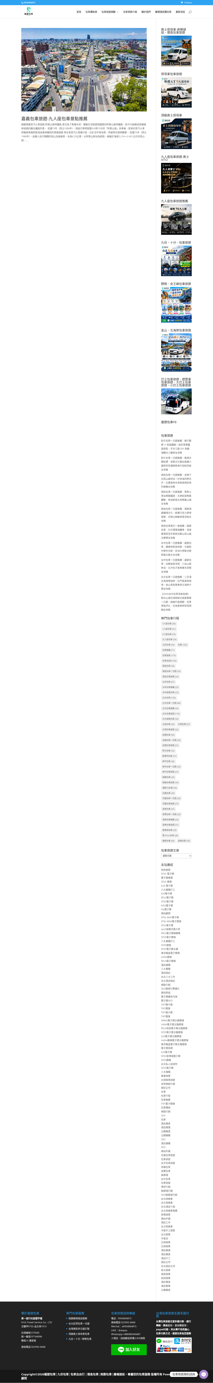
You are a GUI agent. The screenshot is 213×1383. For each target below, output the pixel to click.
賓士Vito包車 (170, 835)
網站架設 (165, 992)
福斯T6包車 (169, 787)
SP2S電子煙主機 (169, 948)
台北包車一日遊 (171, 703)
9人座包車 (169, 634)
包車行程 (165, 1095)
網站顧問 (165, 913)
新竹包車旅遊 (170, 771)
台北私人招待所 (169, 1064)
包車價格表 (91, 12)
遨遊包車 (168, 840)
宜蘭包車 (168, 734)
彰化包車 (168, 750)
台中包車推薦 (170, 687)
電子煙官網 (167, 1048)
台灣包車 (184, 724)
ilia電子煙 (166, 909)
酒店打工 (165, 1258)
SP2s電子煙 (167, 925)
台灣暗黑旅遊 (168, 1079)
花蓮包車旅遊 (170, 803)
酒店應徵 (165, 1127)
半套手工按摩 (168, 1230)
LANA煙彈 (166, 956)
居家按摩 (165, 1274)
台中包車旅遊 (168, 1162)
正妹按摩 (165, 1242)
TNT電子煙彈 (168, 1103)
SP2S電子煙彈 (168, 937)
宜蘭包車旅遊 (170, 745)
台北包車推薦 (170, 708)
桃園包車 (168, 777)
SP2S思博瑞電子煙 (170, 1056)
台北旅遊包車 (170, 718)
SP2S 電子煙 (167, 873)
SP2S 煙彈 (166, 881)
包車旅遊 (169, 655)
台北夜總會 (167, 1198)
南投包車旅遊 (170, 676)
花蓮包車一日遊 (171, 798)
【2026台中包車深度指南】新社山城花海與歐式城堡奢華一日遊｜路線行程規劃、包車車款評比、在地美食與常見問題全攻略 (176, 601)
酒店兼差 (165, 1123)
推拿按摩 (165, 1075)
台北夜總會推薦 (169, 1210)
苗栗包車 (168, 809)
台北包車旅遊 (171, 713)
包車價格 (165, 1107)
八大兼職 (165, 968)
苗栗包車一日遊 (171, 814)
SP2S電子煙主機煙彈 (172, 1032)
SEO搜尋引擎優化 (170, 988)
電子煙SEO (167, 1000)
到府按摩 (165, 869)
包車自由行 (169, 660)
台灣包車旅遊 (170, 729)
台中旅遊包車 (170, 692)
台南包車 (168, 724)
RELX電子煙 (167, 897)
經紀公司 (165, 1087)
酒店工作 (165, 1222)
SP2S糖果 (166, 1060)
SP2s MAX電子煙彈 (171, 921)
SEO (163, 1115)
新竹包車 (168, 761)
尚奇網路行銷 (168, 1083)
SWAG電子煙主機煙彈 (172, 1020)
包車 (182, 644)
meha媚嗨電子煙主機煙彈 (174, 1040)
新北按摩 (165, 1270)
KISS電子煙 (167, 905)
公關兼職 (165, 1135)
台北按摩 (165, 1234)
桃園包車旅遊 (170, 782)
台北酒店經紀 (168, 980)
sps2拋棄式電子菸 (170, 929)
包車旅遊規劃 (108, 12)
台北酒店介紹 (168, 1206)
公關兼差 (165, 1131)
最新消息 (180, 12)
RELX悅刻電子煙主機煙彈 (174, 1028)
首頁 (79, 12)
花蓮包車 (168, 793)
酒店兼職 (165, 964)
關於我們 (146, 12)
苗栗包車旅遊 (170, 824)
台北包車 (169, 697)
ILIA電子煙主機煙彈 (171, 1036)
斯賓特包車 (169, 756)
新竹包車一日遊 (171, 766)
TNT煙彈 (165, 1008)
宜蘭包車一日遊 (171, 740)
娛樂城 (164, 1174)
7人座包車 (169, 629)
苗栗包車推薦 (170, 819)
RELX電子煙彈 (168, 960)
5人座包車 (169, 623)
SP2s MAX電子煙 (170, 917)
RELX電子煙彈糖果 (170, 933)
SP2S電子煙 (167, 901)
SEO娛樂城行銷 (169, 1194)
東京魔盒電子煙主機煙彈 (174, 1044)
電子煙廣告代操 (169, 996)
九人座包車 (169, 639)
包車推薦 (168, 650)
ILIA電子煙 (166, 893)
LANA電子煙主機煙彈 (172, 1024)
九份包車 (168, 644)
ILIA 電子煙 (167, 885)
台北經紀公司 (168, 1266)
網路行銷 (165, 984)
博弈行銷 (165, 1186)
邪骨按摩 (165, 1214)
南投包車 (168, 666)
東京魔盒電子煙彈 (170, 952)
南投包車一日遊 (171, 671)
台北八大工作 (168, 976)
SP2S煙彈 (166, 945)
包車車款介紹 (130, 12)
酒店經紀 (165, 972)
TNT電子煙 (167, 1004)
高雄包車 (184, 840)
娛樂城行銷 (167, 1190)
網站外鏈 (165, 1151)
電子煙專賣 (167, 877)
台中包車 (168, 682)
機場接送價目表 (163, 12)
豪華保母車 (169, 830)
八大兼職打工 (168, 889)
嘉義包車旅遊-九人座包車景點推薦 (54, 119)
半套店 (164, 1238)
